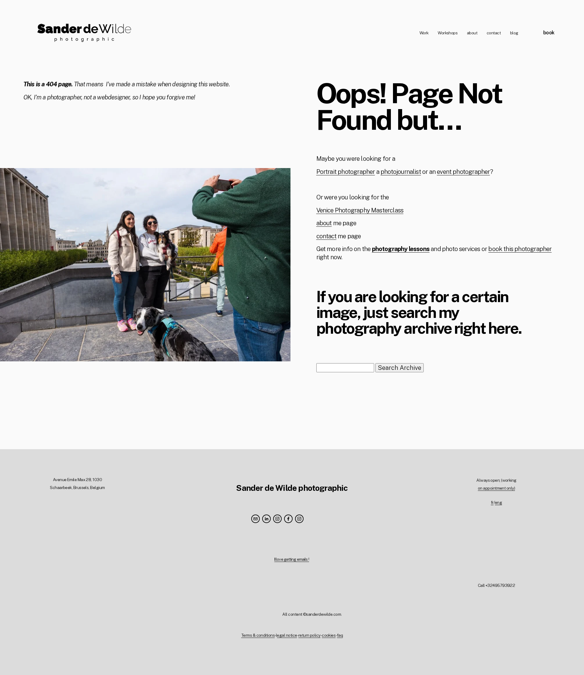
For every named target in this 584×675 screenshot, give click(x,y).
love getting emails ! (291, 559)
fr (492, 502)
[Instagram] (277, 519)
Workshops (447, 32)
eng (498, 502)
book (548, 33)
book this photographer (519, 249)
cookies (328, 635)
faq (340, 635)
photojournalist (401, 171)
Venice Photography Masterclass (360, 210)
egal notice (287, 635)
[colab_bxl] (299, 519)
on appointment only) (496, 488)
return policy (309, 635)
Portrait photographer (345, 171)
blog (514, 32)
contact (494, 32)
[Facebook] (288, 519)
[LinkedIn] (266, 519)
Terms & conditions (258, 635)
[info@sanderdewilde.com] (255, 519)
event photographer (463, 171)
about (472, 32)
